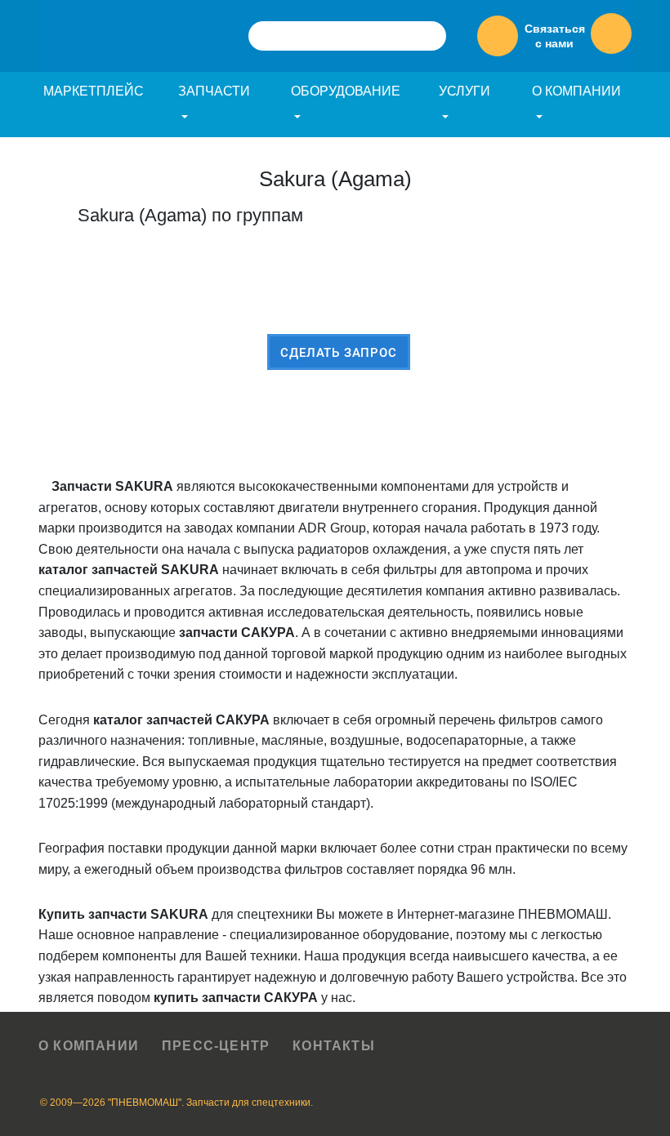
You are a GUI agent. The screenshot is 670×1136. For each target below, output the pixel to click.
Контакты (334, 1046)
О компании (88, 1046)
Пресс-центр (216, 1046)
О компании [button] (576, 91)
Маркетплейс (93, 91)
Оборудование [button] (345, 91)
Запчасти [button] (214, 91)
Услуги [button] (464, 91)
